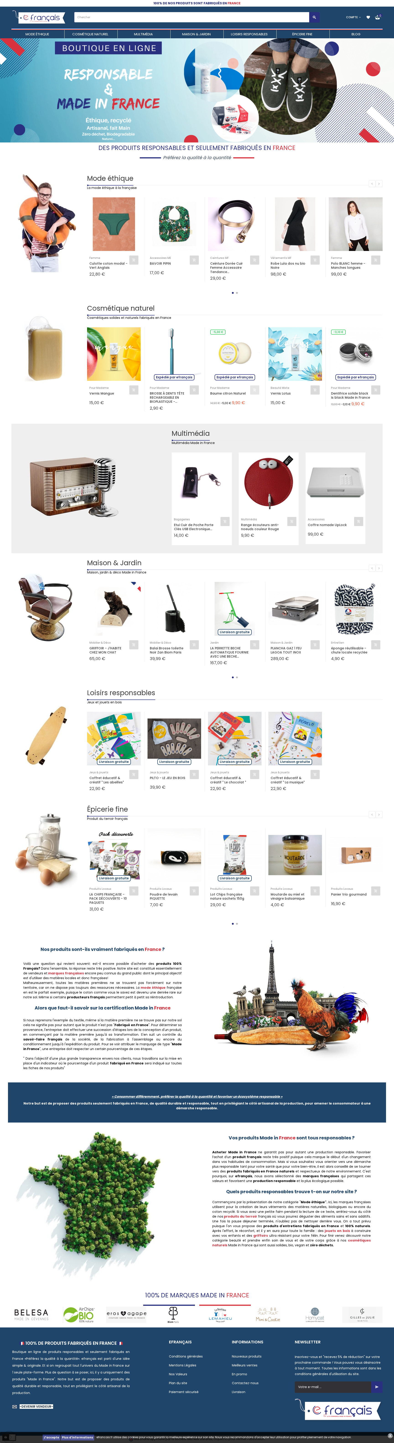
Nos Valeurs (178, 1374)
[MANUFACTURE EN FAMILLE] (362, 1314)
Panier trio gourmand (349, 894)
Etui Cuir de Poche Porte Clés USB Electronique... (193, 527)
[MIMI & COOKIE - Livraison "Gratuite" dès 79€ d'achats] (220, 1314)
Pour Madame (99, 388)
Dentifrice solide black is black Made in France (350, 395)
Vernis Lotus (281, 393)
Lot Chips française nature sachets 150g (227, 896)
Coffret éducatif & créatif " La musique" (288, 780)
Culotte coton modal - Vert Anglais (108, 265)
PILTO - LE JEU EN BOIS (167, 778)
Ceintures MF (219, 258)
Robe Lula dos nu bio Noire (288, 265)
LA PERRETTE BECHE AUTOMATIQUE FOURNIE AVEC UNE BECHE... (229, 652)
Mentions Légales (182, 1365)
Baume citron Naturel (228, 393)
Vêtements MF (281, 258)
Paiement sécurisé (184, 1392)
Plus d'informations (77, 1437)
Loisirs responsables (121, 693)
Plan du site (178, 1383)
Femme (94, 258)
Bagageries (182, 519)
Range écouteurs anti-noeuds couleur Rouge (260, 527)
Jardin (214, 643)
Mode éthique (110, 178)
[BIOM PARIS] (126, 1314)
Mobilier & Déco (100, 643)
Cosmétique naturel (121, 308)
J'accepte (51, 1437)
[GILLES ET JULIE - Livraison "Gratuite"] (315, 1314)
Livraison (238, 1392)
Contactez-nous (245, 1383)
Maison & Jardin (114, 563)
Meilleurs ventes (244, 1365)
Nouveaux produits (247, 1356)
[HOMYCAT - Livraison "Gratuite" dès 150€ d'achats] (268, 1314)
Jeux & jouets (98, 772)
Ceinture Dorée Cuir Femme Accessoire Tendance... (226, 267)
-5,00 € (218, 332)
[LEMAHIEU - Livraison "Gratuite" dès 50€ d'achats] (173, 1314)
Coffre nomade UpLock (327, 525)
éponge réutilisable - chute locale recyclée (349, 650)
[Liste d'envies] (368, 17)
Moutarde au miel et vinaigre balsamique (288, 896)
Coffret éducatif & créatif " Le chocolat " (228, 780)
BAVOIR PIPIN (160, 263)
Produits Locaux (100, 889)
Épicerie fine (107, 809)
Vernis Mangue (101, 393)
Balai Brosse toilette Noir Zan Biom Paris (166, 650)
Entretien (337, 643)
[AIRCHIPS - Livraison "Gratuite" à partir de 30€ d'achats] (31, 1314)
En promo (239, 1374)
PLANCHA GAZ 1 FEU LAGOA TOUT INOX (286, 650)
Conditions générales (186, 1356)
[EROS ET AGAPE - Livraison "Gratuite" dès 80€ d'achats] (79, 1314)
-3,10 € (338, 332)
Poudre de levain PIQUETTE (164, 896)
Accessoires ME (160, 258)
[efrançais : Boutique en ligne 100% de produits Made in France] (39, 17)
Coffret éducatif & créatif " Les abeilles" (106, 780)
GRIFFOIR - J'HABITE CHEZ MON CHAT (105, 650)
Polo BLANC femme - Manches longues (348, 265)
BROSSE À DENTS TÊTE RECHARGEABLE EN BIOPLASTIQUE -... (167, 397)
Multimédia (191, 433)
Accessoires (316, 519)
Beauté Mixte (280, 388)
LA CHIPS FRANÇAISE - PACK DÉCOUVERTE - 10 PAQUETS (108, 898)
